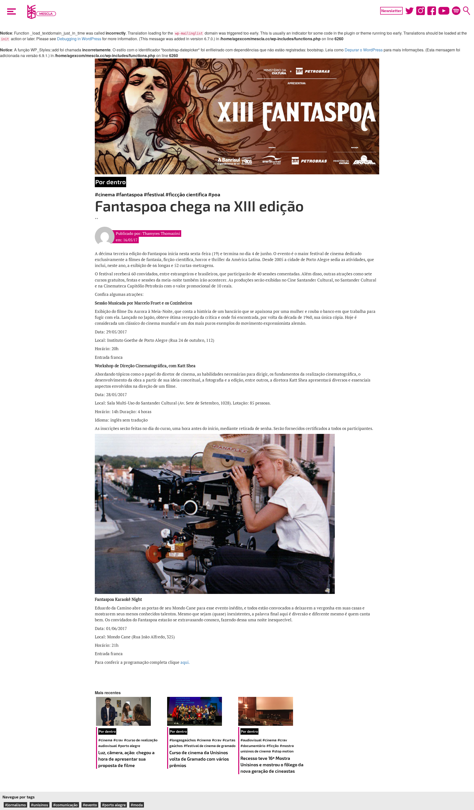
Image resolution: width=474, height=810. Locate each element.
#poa (214, 194)
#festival (154, 194)
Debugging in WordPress (79, 38)
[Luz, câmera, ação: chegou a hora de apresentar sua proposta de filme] (130, 711)
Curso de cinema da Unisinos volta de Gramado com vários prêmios (199, 759)
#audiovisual (250, 740)
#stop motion (283, 751)
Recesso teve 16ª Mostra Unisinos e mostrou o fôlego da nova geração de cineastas (271, 764)
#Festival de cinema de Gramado (210, 746)
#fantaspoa (129, 194)
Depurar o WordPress (364, 50)
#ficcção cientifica (186, 194)
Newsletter (391, 10)
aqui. (185, 662)
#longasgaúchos (182, 740)
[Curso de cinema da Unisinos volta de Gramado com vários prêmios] (201, 711)
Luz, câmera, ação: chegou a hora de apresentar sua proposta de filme (126, 759)
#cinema (105, 194)
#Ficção (272, 746)
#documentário (252, 746)
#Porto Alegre (129, 746)
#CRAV (118, 740)
